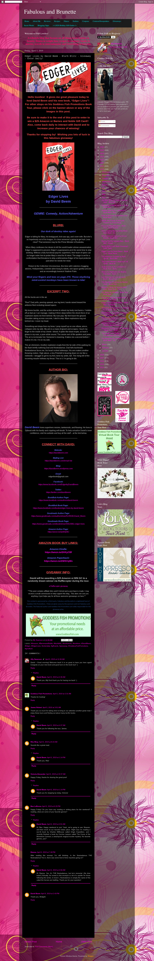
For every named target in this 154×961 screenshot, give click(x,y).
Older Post (86, 941)
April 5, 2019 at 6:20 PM (51, 806)
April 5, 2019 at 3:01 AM (52, 707)
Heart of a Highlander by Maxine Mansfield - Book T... (114, 273)
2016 (102, 361)
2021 (102, 163)
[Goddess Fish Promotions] (109, 453)
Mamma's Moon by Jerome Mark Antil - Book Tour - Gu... (114, 288)
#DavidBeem (86, 643)
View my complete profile (117, 47)
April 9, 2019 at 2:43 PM (50, 893)
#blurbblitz (57, 643)
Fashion (76, 21)
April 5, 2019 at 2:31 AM (62, 694)
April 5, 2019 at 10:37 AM (55, 774)
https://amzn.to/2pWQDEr (58, 532)
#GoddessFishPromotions (78, 646)
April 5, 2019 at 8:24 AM (48, 742)
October (105, 178)
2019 (102, 169)
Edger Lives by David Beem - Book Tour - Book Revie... (115, 252)
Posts (102, 121)
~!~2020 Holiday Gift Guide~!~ (65, 25)
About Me (36, 21)
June (104, 191)
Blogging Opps (43, 25)
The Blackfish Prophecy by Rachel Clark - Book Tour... (115, 283)
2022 (102, 160)
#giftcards (54, 646)
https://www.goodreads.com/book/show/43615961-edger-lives (58, 524)
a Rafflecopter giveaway (58, 586)
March (104, 344)
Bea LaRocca (36, 806)
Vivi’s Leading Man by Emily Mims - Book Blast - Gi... (115, 232)
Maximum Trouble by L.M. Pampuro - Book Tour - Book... (115, 329)
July (104, 188)
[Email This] (62, 640)
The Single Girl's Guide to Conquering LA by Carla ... (112, 334)
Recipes (57, 21)
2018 (102, 355)
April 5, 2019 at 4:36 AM (56, 677)
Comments (104, 125)
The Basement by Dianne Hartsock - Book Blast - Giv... (115, 339)
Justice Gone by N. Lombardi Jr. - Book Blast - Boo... (114, 211)
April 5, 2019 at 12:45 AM (55, 659)
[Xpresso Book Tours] (114, 581)
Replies (36, 673)
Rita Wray (34, 742)
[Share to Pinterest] (71, 640)
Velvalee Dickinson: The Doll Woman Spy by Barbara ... (112, 324)
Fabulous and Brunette (50, 11)
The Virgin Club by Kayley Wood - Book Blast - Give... (114, 298)
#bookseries (67, 643)
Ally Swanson (36, 659)
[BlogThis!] (64, 640)
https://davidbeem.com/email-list (58, 461)
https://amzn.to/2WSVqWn (58, 561)
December (106, 172)
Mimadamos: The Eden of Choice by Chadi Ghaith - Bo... (115, 314)
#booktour (76, 643)
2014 (102, 367)
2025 (102, 150)
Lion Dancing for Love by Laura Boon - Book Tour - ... (113, 278)
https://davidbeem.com (58, 453)
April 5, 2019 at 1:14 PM (56, 757)
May (104, 194)
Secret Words (29, 25)
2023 (102, 157)
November (106, 175)
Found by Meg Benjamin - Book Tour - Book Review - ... (114, 227)
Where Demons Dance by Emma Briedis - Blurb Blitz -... (114, 237)
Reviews (47, 21)
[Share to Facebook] (69, 640)
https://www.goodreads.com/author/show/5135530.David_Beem (58, 516)
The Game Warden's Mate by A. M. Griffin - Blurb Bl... (115, 262)
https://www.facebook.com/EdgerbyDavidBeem (58, 484)
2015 (102, 364)
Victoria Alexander (38, 774)
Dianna (33, 852)
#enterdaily (46, 646)
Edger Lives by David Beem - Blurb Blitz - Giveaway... (115, 303)
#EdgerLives (36, 646)
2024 (102, 153)
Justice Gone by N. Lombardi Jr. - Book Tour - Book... (114, 268)
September (106, 181)
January (105, 351)
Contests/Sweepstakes (101, 21)
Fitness (66, 21)
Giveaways (117, 21)
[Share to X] (67, 640)
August (105, 185)
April (104, 197)
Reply (33, 668)
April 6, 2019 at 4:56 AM (56, 870)
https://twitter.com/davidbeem (58, 492)
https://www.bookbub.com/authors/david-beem (58, 500)
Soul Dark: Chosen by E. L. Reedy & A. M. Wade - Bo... (115, 309)
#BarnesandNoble (46, 643)
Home (27, 21)
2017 (102, 358)
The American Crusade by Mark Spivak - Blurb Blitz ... (114, 257)
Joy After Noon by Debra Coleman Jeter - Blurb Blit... (115, 201)
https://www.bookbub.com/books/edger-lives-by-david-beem (58, 508)
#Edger (27, 646)
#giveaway (63, 646)
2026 (102, 147)
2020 (102, 166)
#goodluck (29, 649)
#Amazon (34, 643)
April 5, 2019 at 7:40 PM (46, 852)
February (105, 348)
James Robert (36, 707)
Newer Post (31, 941)
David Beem (41, 677)
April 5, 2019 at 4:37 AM (56, 725)
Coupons (85, 21)
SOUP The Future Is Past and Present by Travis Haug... (113, 221)
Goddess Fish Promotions (41, 694)
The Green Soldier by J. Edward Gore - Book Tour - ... (114, 319)
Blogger (90, 956)
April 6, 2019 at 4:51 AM (56, 824)
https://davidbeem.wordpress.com (58, 469)
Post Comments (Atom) (44, 947)
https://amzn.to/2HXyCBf (58, 552)
